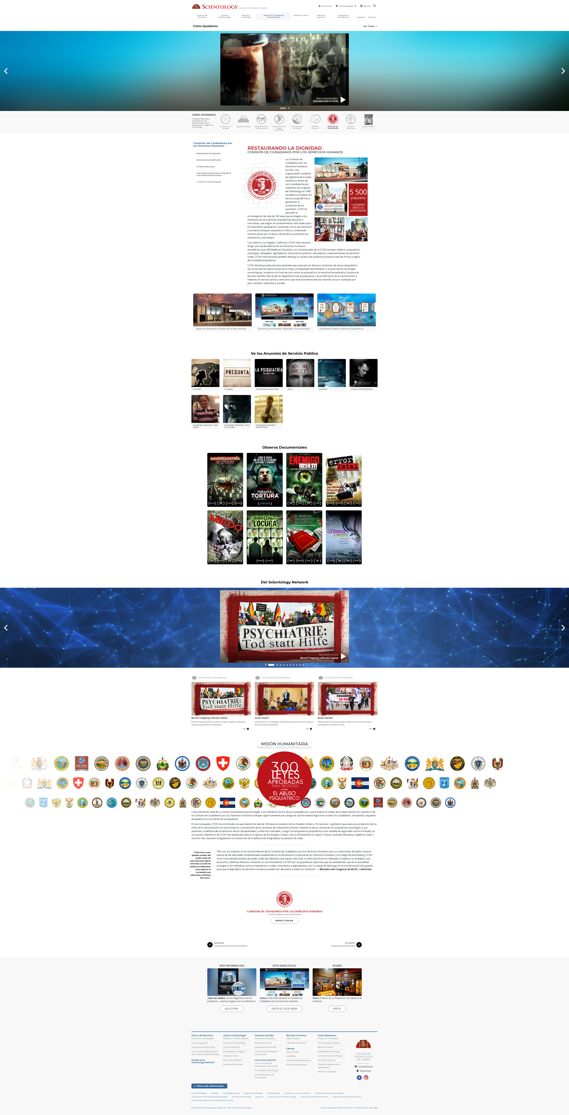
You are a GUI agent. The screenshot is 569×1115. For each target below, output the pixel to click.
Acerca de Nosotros (202, 16)
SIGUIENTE (350, 943)
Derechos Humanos (327, 1060)
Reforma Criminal (325, 1047)
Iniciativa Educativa (205, 166)
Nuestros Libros (301, 15)
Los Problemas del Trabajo (266, 1070)
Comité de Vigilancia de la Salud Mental (329, 1065)
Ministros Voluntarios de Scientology (329, 1093)
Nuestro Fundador (246, 16)
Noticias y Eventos (296, 1035)
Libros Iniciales (292, 1051)
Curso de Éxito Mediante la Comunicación (266, 1053)
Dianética (215, 1093)
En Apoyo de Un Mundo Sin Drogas (282, 1097)
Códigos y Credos (231, 1055)
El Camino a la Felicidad (328, 1038)
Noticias (372, 17)
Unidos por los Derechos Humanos (230, 945)
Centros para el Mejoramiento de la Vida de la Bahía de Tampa (205, 1053)
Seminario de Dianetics (265, 1038)
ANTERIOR (219, 943)
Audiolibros (291, 1056)
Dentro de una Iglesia (232, 1060)
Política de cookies (345, 1108)
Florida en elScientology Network (203, 1061)
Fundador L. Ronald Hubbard (235, 1038)
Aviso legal (373, 1108)
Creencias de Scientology (234, 1043)
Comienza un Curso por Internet (297, 1093)
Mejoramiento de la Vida (265, 1047)
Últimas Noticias (293, 1038)
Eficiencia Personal (263, 1043)
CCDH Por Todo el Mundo (208, 182)
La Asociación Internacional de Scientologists (209, 1097)
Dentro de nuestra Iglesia (202, 1038)
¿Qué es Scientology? (224, 16)
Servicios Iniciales (264, 1035)
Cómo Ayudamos (205, 26)
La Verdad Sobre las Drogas (330, 1055)
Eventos (361, 17)
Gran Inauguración (199, 1043)
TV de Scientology (345, 6)
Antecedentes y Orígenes (234, 1051)
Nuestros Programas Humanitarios (273, 16)
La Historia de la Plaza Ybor (203, 1047)
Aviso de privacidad (329, 1108)
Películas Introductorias (296, 1064)
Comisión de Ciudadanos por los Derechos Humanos (212, 144)
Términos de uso (361, 1108)
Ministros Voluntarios (327, 1071)
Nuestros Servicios (321, 16)
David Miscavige (273, 1093)
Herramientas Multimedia (208, 160)
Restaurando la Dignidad (208, 153)
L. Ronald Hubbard (199, 1093)
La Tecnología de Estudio (329, 1043)
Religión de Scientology (253, 1093)
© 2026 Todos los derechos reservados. (221, 1108)
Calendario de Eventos (296, 1043)
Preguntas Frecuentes (343, 16)
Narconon (259, 1097)
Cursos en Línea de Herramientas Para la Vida (266, 1064)
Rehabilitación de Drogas (329, 1051)
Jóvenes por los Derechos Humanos (347, 1097)
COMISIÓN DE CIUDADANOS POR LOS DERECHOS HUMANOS (284, 911)
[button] (283, 108)
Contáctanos (326, 6)
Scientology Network (231, 1093)
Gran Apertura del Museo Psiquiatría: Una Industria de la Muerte (213, 174)
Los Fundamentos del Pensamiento (264, 1076)
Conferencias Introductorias (298, 1060)
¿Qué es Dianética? (231, 1047)
